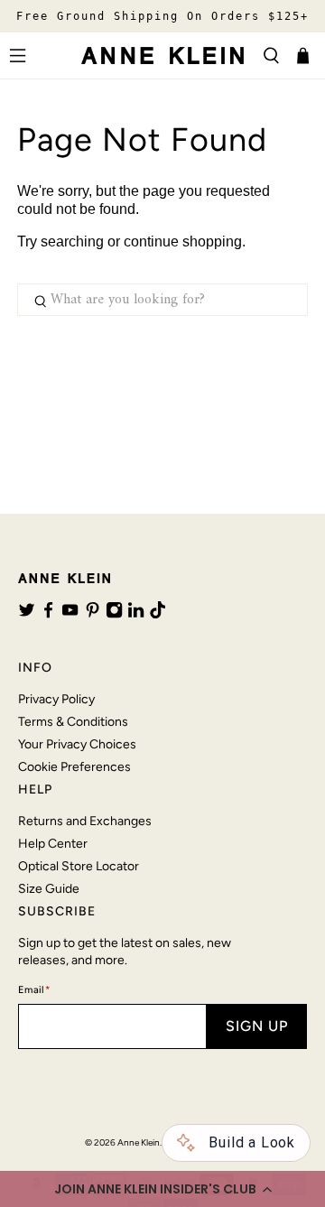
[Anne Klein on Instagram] (114, 614)
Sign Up (257, 1026)
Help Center (53, 843)
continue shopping (183, 241)
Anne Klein (138, 1142)
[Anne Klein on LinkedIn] (135, 614)
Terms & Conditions (73, 721)
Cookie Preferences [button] (74, 767)
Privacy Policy (56, 699)
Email (34, 990)
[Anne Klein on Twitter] (26, 614)
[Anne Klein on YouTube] (70, 614)
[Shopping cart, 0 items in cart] (302, 55)
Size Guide (48, 888)
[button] (162, 1189)
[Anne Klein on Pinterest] (92, 614)
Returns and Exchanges (85, 821)
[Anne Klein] (162, 55)
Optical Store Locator (78, 866)
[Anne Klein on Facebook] (48, 614)
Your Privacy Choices (77, 744)
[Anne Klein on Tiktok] (157, 614)
